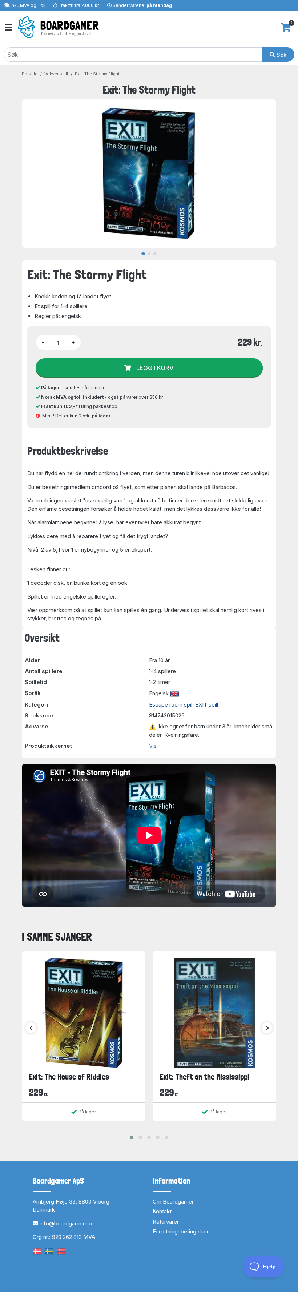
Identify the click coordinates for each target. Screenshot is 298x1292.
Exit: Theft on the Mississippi (204, 1076)
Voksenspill (56, 73)
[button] (131, 1137)
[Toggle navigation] (8, 27)
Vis (153, 745)
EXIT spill (206, 704)
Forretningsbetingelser (181, 1231)
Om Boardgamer (173, 1201)
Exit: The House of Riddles (69, 1076)
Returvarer (166, 1221)
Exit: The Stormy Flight (97, 73)
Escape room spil (170, 704)
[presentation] (30, 1027)
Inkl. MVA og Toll (28, 5)
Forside (29, 73)
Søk (280, 54)
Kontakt (162, 1211)
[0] (286, 27)
